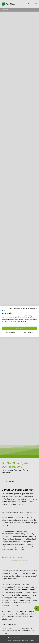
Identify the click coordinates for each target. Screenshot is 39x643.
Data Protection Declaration (17, 308)
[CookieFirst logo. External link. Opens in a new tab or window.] (3, 311)
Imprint (32, 308)
